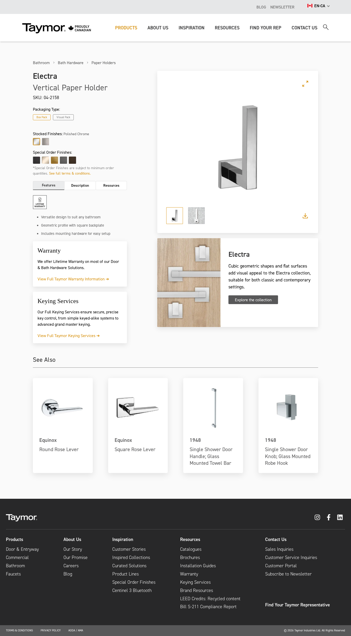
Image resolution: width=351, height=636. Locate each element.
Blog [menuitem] (67, 574)
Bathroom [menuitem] (15, 566)
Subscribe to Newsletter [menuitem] (288, 574)
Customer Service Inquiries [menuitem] (291, 557)
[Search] (326, 27)
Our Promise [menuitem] (75, 557)
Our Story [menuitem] (72, 549)
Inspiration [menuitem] (122, 539)
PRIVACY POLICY (51, 630)
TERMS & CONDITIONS (19, 630)
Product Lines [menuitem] (125, 574)
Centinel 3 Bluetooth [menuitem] (132, 590)
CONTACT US (304, 28)
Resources (111, 185)
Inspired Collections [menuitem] (131, 557)
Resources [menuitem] (190, 539)
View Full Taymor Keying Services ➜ (69, 335)
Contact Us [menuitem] (276, 539)
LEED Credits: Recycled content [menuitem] (210, 598)
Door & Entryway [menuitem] (22, 549)
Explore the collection (253, 299)
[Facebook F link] (329, 517)
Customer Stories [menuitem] (129, 549)
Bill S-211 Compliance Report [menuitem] (208, 606)
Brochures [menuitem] (190, 557)
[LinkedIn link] (340, 517)
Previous (176, 147)
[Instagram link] (317, 517)
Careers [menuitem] (71, 566)
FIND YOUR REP (265, 28)
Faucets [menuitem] (13, 574)
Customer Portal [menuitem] (281, 566)
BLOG (261, 7)
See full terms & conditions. (70, 173)
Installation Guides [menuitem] (198, 566)
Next (298, 147)
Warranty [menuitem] (189, 574)
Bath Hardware (71, 62)
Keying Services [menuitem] (195, 582)
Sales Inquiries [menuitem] (279, 549)
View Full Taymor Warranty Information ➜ (73, 278)
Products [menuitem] (14, 539)
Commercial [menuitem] (17, 557)
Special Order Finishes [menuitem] (133, 582)
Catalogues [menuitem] (190, 549)
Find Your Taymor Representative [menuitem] (297, 605)
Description (80, 185)
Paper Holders (103, 62)
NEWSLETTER (282, 7)
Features (49, 185)
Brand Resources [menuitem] (196, 590)
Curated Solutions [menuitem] (129, 566)
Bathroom (41, 62)
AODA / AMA (75, 630)
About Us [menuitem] (72, 539)
